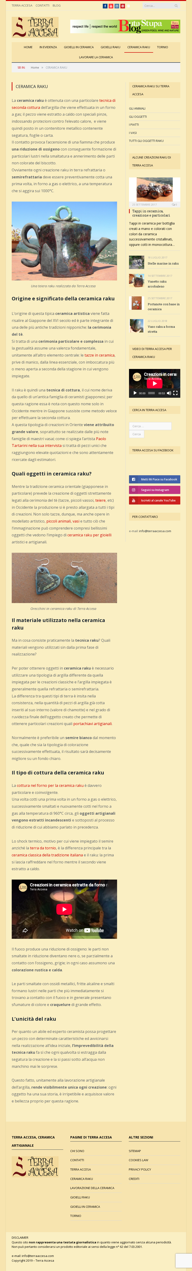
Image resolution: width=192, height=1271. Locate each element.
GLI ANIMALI (137, 108)
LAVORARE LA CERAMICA (96, 57)
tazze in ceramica (99, 355)
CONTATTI (42, 5)
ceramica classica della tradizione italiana (47, 855)
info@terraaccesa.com (155, 531)
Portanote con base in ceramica (164, 306)
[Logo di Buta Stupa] (125, 32)
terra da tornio (43, 848)
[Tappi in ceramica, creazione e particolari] (154, 190)
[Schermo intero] (175, 393)
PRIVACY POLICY (140, 1169)
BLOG (57, 5)
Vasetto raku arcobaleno (157, 283)
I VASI (133, 133)
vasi (76, 521)
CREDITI (134, 1179)
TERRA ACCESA (22, 5)
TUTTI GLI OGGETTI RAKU (146, 141)
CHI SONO (77, 1151)
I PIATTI (134, 124)
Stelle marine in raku (163, 263)
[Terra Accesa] (35, 26)
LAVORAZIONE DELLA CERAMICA (92, 1188)
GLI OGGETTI (138, 116)
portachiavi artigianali (92, 723)
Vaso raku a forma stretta (161, 329)
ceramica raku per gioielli (89, 535)
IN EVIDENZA (48, 47)
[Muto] (169, 393)
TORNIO (162, 47)
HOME (28, 47)
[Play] (135, 393)
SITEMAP (135, 1151)
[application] (154, 383)
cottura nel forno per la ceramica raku (50, 785)
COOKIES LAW (138, 1160)
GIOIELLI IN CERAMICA (79, 47)
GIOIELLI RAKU (110, 47)
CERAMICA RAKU (138, 47)
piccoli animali (58, 521)
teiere (100, 500)
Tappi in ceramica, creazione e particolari (151, 213)
